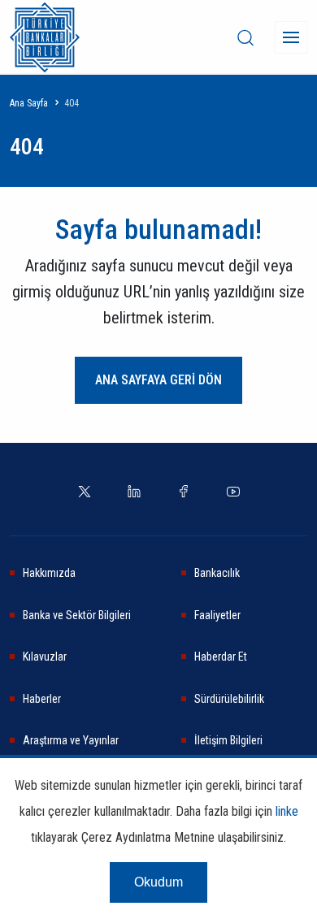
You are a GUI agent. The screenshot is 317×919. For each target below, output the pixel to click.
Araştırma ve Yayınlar (71, 740)
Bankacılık (217, 572)
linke (287, 811)
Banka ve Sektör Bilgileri (77, 615)
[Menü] (291, 37)
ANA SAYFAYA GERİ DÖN (158, 380)
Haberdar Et (220, 656)
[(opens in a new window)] (84, 489)
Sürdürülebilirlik (229, 698)
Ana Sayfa (29, 103)
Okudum (158, 882)
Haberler (42, 698)
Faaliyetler (217, 615)
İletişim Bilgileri (228, 740)
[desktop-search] (245, 37)
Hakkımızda (49, 572)
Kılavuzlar (45, 656)
